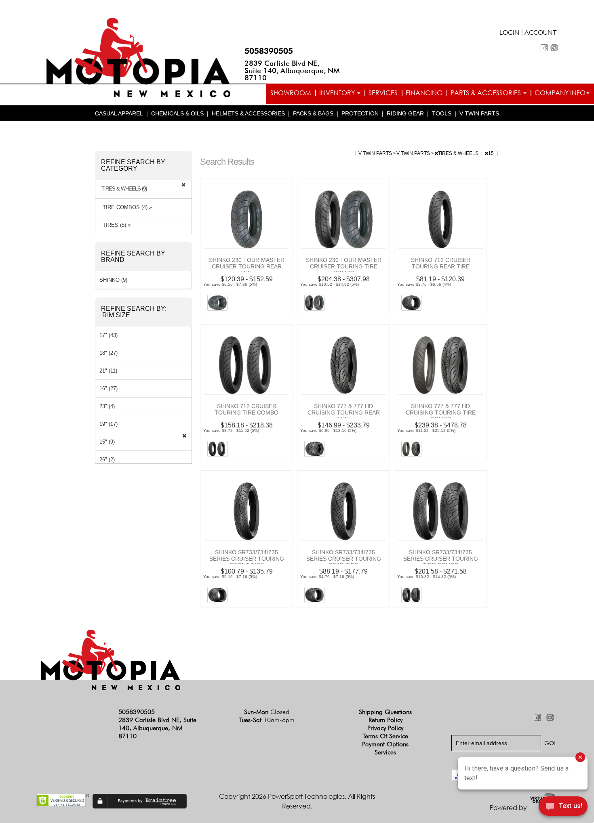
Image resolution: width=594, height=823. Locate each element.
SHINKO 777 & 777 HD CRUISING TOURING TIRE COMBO (441, 412)
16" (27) (108, 388)
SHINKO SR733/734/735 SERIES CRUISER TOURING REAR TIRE (343, 558)
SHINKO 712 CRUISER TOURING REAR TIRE (440, 263)
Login (509, 33)
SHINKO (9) (113, 280)
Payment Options (385, 744)
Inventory (337, 93)
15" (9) (107, 442)
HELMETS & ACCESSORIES (248, 113)
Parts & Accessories (486, 93)
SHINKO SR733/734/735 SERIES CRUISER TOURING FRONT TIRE (246, 558)
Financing (424, 93)
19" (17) (108, 424)
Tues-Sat (267, 720)
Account (540, 33)
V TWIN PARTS (479, 113)
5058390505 (268, 51)
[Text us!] (563, 807)
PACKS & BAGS (313, 113)
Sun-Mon (266, 712)
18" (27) (108, 353)
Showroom (290, 93)
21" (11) (108, 371)
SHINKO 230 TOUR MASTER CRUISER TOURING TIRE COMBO (343, 266)
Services (383, 93)
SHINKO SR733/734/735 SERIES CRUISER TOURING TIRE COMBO (440, 558)
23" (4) (107, 406)
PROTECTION (360, 113)
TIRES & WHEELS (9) (124, 189)
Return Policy (385, 720)
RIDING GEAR (405, 113)
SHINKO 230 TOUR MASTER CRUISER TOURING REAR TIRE (246, 266)
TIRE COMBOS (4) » (125, 207)
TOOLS (441, 113)
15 (491, 153)
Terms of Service (385, 736)
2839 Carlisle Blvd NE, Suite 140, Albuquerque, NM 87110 (292, 70)
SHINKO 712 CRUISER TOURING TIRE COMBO (246, 409)
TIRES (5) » (115, 225)
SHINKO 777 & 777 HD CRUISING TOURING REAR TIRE (344, 412)
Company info (560, 93)
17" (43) (108, 335)
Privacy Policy (385, 728)
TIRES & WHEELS (459, 153)
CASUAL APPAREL (119, 113)
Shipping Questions (385, 712)
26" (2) (107, 460)
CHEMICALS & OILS (177, 113)
